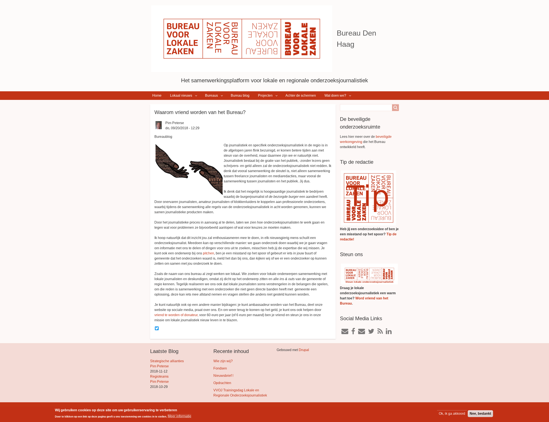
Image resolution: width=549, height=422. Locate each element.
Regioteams (159, 376)
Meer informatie (179, 416)
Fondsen (220, 368)
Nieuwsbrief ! (223, 375)
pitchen (208, 253)
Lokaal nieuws (181, 95)
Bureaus (211, 95)
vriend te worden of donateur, (176, 315)
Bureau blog (240, 95)
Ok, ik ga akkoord (452, 413)
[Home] (243, 38)
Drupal (304, 350)
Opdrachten (222, 383)
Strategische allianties (167, 361)
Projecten (265, 95)
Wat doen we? (335, 95)
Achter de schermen (300, 95)
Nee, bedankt (480, 413)
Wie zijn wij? (223, 361)
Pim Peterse (159, 366)
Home (156, 95)
